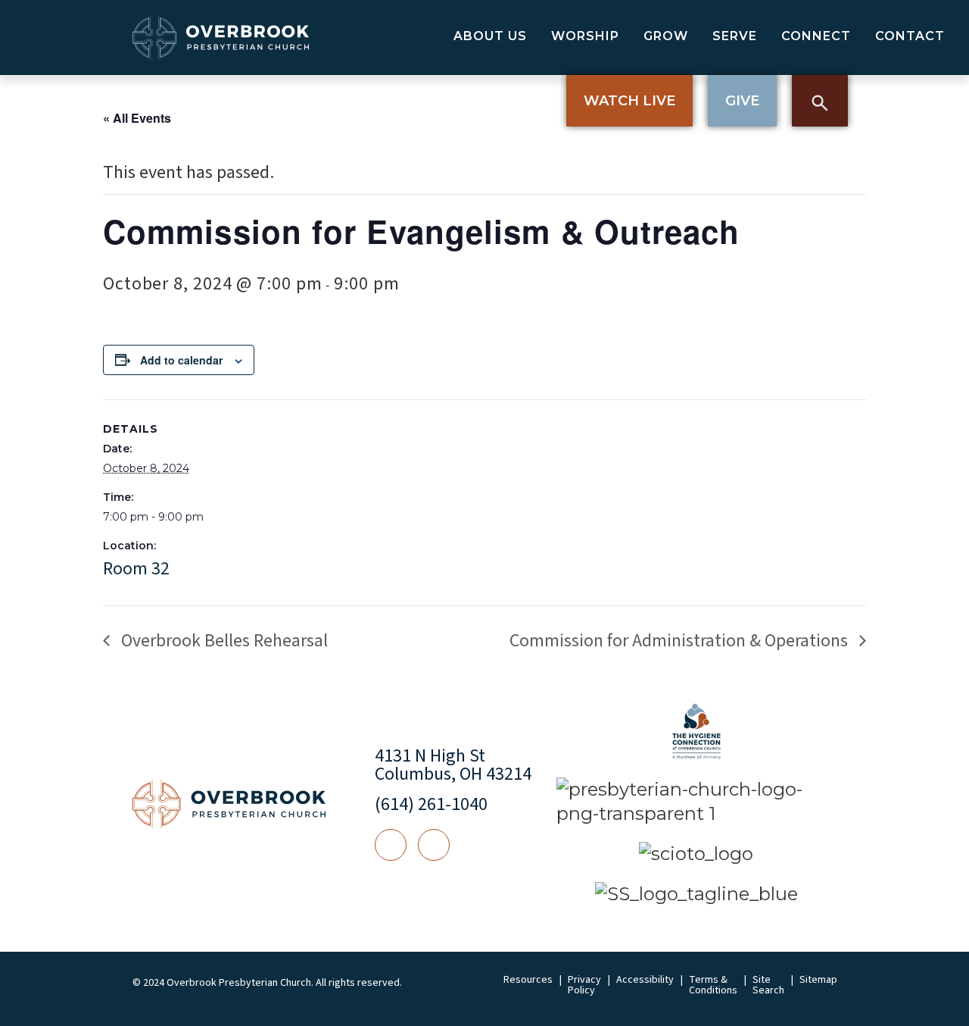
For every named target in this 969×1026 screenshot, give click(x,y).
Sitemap (818, 979)
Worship (585, 36)
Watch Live (629, 100)
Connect (816, 36)
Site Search (768, 985)
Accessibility (645, 979)
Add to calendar (181, 360)
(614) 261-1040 (431, 804)
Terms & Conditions (713, 985)
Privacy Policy (584, 985)
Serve (734, 36)
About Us (490, 36)
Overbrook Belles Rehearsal (222, 640)
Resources (528, 979)
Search (820, 101)
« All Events (137, 118)
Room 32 (136, 568)
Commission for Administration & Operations (680, 640)
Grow (665, 36)
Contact (910, 36)
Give (742, 100)
